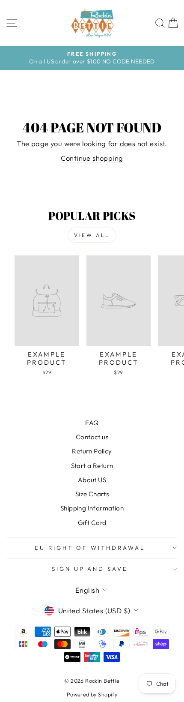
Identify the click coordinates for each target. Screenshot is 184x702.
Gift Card (92, 523)
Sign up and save (90, 568)
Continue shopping (92, 157)
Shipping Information (92, 508)
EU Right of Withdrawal (90, 547)
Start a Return (92, 466)
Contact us (92, 437)
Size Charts (92, 494)
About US (92, 480)
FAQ (91, 423)
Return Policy (92, 451)
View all (92, 235)
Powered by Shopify (92, 694)
